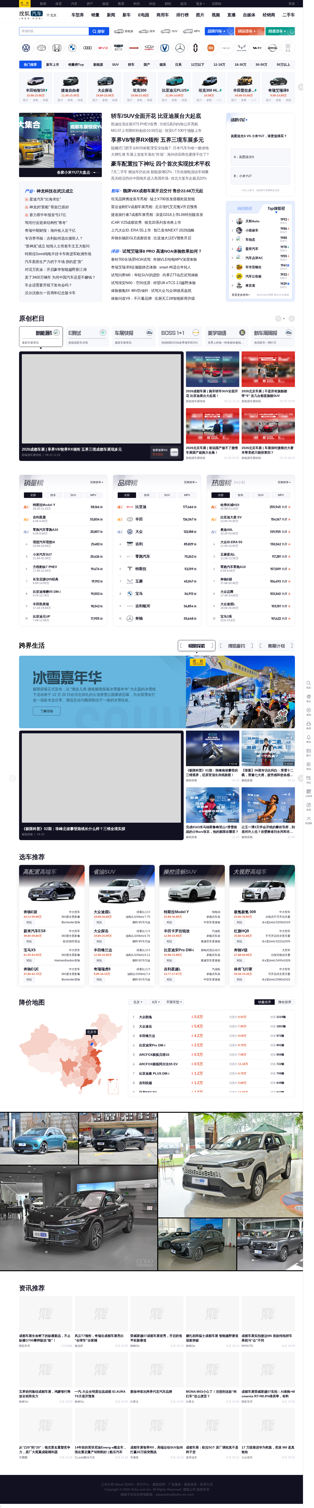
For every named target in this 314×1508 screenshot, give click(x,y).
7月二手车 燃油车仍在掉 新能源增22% (141, 172)
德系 (163, 64)
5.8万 (198, 1026)
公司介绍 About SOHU (117, 1484)
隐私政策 (190, 1484)
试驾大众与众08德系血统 (171, 291)
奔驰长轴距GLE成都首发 (131, 238)
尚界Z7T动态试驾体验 (180, 275)
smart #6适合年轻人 (175, 267)
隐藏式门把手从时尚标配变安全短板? (140, 148)
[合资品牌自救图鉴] (60, 140)
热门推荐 (30, 64)
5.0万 (198, 1017)
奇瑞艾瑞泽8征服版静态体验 (134, 267)
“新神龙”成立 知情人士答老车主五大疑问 (57, 246)
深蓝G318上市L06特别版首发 (179, 215)
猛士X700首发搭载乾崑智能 (172, 199)
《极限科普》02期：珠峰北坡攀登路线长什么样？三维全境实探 (73, 829)
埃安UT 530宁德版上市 (183, 131)
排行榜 (182, 15)
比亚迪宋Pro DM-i (152, 1045)
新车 (127, 15)
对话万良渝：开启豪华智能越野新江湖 (56, 269)
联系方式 (206, 1484)
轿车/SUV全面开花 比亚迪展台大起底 (156, 116)
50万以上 (283, 64)
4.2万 (198, 1036)
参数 (35, 100)
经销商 (269, 15)
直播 (231, 15)
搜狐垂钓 (236, 646)
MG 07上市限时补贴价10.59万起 (136, 131)
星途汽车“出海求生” (45, 199)
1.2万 (198, 1074)
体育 (58, 4)
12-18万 (219, 64)
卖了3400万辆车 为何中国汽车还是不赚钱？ (60, 277)
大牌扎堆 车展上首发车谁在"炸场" (138, 154)
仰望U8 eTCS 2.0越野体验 (174, 283)
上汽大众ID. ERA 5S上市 (131, 230)
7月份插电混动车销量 (191, 172)
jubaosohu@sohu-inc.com (175, 1494)
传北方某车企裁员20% (189, 178)
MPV (197, 31)
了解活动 (46, 711)
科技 (152, 4)
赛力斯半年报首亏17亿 (47, 215)
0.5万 (198, 1055)
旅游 (105, 4)
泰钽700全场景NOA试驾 (130, 259)
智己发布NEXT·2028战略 (174, 230)
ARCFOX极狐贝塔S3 (154, 1054)
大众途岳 (145, 1026)
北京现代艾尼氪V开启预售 (176, 207)
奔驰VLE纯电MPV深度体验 (175, 259)
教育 (121, 4)
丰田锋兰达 (147, 1036)
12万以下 (197, 64)
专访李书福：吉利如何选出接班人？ (54, 238)
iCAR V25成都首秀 (126, 222)
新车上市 (52, 64)
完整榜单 (95, 482)
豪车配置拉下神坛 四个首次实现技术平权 (160, 164)
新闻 (43, 4)
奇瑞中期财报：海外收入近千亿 (50, 230)
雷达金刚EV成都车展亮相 (131, 207)
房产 (90, 4)
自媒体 (249, 15)
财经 (168, 4)
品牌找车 (219, 31)
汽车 (74, 4)
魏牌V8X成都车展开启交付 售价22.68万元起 (163, 191)
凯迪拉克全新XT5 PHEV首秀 (134, 124)
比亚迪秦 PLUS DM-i (154, 1073)
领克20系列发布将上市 (162, 222)
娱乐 (183, 4)
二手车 (289, 15)
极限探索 (196, 646)
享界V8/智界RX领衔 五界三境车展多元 (157, 140)
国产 (147, 64)
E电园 (143, 15)
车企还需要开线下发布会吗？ (48, 285)
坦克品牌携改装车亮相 (129, 199)
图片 (200, 15)
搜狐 (25, 3)
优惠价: (237, 1017)
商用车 (163, 15)
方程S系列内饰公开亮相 (179, 124)
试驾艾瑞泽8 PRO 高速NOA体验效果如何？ (162, 251)
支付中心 (143, 1484)
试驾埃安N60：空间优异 (131, 283)
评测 (115, 251)
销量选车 (250, 31)
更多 (199, 4)
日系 (178, 64)
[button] (301, 87)
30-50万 (261, 64)
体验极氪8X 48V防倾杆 (129, 291)
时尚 (137, 4)
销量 (95, 15)
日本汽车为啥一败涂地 (191, 148)
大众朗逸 (145, 1017)
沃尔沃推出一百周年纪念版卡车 (50, 293)
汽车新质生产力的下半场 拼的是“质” (53, 262)
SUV (174, 31)
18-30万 (240, 64)
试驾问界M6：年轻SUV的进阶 (135, 275)
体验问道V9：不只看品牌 (131, 298)
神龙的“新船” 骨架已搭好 (49, 207)
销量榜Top (76, 64)
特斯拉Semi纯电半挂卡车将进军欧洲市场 (58, 254)
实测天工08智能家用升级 (174, 298)
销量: (278, 1017)
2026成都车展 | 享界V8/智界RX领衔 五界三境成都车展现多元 (72, 449)
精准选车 (280, 31)
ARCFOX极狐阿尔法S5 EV (158, 1064)
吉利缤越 (145, 1083)
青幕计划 (276, 646)
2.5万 (198, 1045)
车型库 (77, 15)
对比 (29, 922)
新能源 (129, 31)
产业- (30, 191)
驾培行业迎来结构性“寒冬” (46, 223)
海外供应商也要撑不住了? (187, 154)
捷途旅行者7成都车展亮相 (132, 215)
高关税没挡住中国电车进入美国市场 (139, 178)
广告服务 (174, 1484)
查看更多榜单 (240, 295)
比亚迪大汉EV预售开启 (172, 238)
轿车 (152, 31)
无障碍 (216, 4)
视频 (216, 15)
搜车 (99, 31)
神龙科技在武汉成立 (55, 191)
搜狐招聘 (158, 1484)
